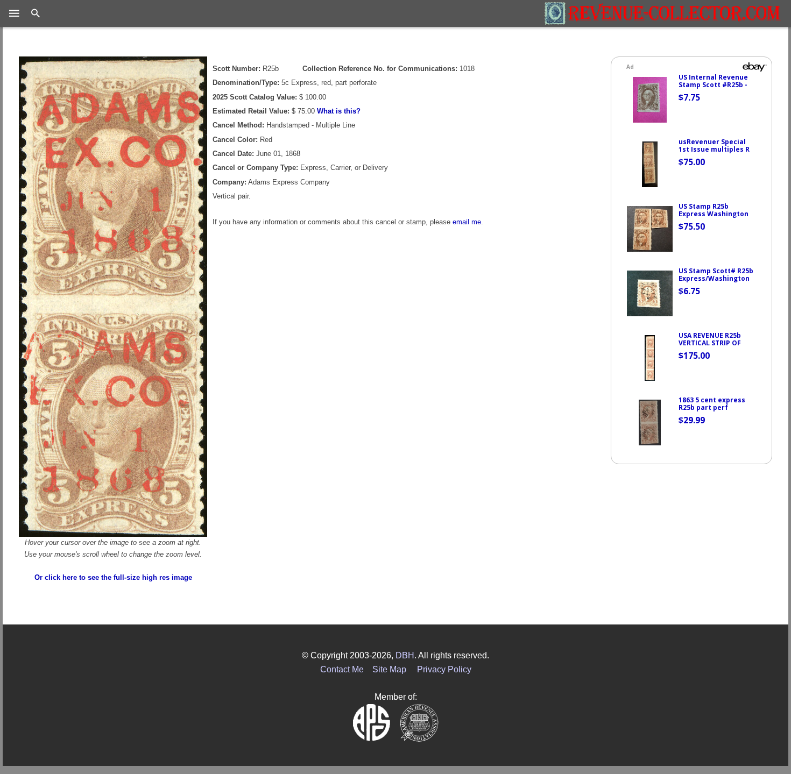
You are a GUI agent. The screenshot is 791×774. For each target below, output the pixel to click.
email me (467, 222)
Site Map (389, 669)
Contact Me (342, 669)
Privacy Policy (444, 669)
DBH (405, 655)
